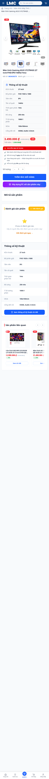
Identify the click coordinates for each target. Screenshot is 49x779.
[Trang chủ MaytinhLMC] (11, 3)
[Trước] (38, 325)
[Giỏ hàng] (46, 3)
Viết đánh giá (38, 209)
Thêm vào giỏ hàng (24, 177)
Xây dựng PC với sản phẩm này (26, 184)
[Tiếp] (43, 325)
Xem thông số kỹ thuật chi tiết (26, 312)
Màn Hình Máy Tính (21, 8)
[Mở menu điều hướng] (3, 3)
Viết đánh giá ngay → (24, 233)
